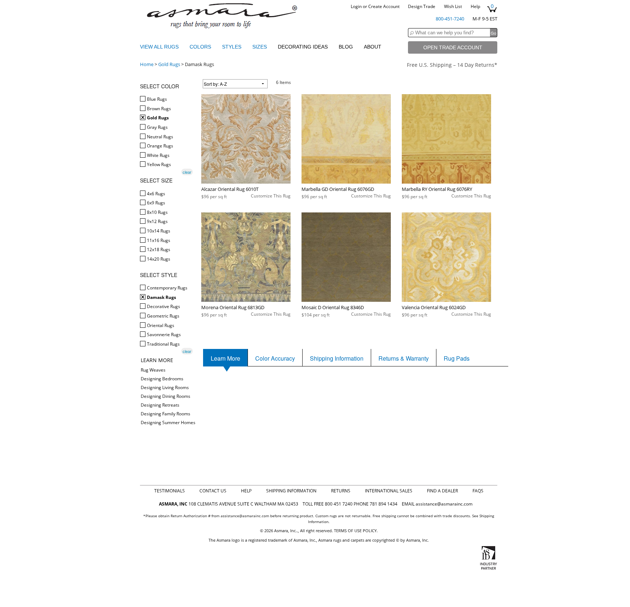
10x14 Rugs (158, 231)
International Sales (388, 491)
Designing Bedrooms (162, 379)
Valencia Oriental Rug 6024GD (434, 307)
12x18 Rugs (158, 249)
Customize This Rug (271, 196)
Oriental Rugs (160, 325)
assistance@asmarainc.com (444, 504)
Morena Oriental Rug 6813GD (232, 307)
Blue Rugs (156, 99)
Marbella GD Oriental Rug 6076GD (338, 189)
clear (187, 172)
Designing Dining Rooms (165, 396)
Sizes (260, 47)
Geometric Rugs (162, 316)
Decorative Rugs (163, 306)
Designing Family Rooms (165, 414)
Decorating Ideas (303, 47)
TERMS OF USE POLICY (355, 530)
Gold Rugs (169, 64)
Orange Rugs (159, 146)
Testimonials (169, 491)
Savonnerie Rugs (163, 334)
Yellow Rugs (158, 164)
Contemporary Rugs (166, 288)
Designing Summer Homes (168, 422)
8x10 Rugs (157, 212)
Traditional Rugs (163, 344)
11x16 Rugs (158, 240)
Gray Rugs (157, 127)
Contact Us (212, 491)
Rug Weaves (153, 370)
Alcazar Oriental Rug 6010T (229, 189)
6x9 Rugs (155, 203)
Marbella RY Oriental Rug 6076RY (437, 189)
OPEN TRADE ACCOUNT (452, 47)
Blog (346, 47)
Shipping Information (291, 491)
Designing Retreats (160, 405)
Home (146, 64)
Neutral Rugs (159, 137)
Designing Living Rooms (165, 387)
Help (475, 6)
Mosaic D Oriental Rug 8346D (333, 307)
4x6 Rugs (155, 194)
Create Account (384, 6)
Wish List (453, 6)
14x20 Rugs (158, 259)
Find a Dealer (442, 491)
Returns (340, 491)
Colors (201, 47)
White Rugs (158, 155)
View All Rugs (159, 47)
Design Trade (421, 6)
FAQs (477, 491)
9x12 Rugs (157, 221)
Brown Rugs (158, 108)
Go (493, 33)
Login (356, 6)
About (372, 47)
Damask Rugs (161, 297)
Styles (232, 47)
